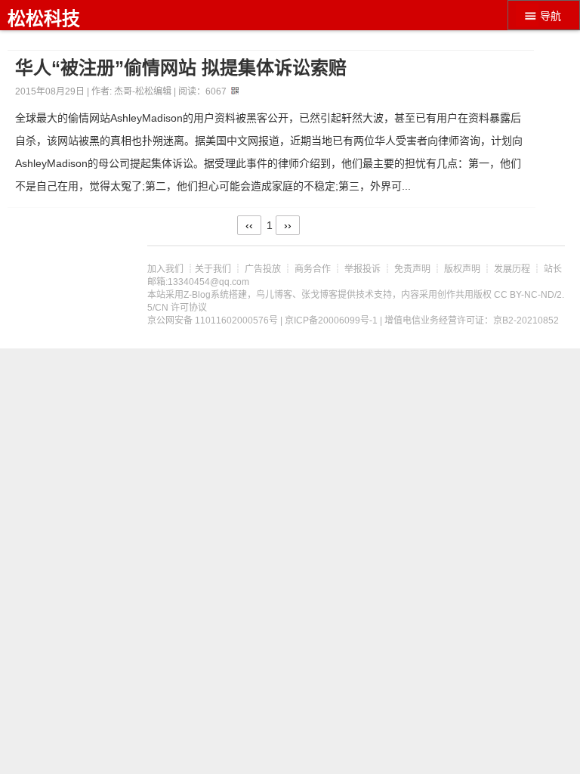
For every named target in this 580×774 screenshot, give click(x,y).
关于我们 (213, 269)
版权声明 (462, 269)
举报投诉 (362, 269)
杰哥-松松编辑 (142, 91)
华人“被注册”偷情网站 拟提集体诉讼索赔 (181, 68)
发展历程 (512, 269)
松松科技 (44, 18)
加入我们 (165, 269)
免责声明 (412, 269)
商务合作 (313, 269)
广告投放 (263, 269)
